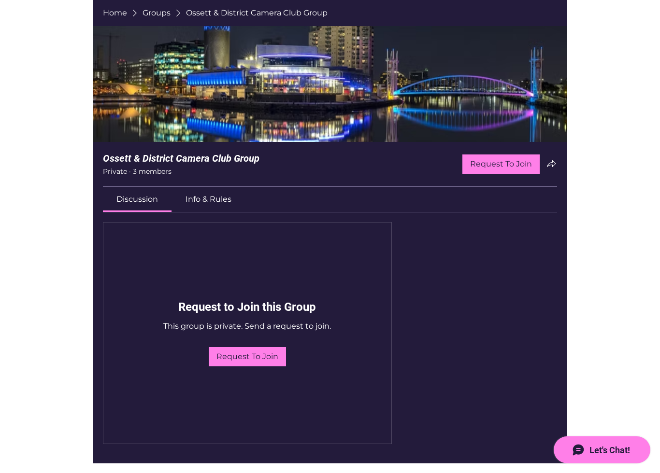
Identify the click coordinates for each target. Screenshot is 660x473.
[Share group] (551, 163)
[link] (137, 199)
